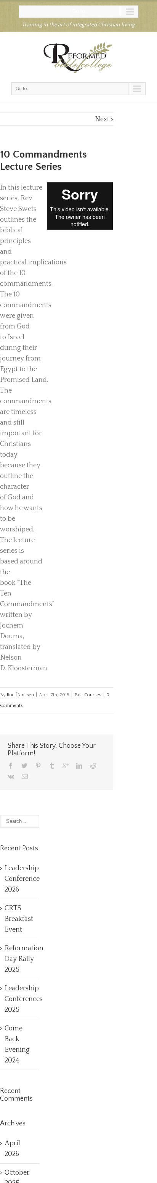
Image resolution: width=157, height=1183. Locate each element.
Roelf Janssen (20, 694)
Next (102, 119)
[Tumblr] (52, 766)
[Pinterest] (38, 766)
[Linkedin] (79, 766)
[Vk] (11, 776)
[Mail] (25, 776)
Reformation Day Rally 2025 (24, 959)
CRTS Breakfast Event (19, 919)
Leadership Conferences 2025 (24, 999)
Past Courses (87, 694)
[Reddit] (93, 766)
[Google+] (65, 766)
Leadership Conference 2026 (22, 878)
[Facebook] (11, 766)
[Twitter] (24, 766)
